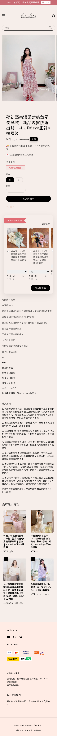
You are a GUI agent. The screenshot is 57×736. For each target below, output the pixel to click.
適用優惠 (10, 162)
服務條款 (37, 730)
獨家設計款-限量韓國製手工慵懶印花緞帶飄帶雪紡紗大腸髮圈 (18, 255)
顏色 (8, 174)
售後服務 (28, 730)
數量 (8, 185)
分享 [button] (12, 206)
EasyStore (38, 725)
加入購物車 (28, 198)
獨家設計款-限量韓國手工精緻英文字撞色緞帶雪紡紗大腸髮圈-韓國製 (40, 257)
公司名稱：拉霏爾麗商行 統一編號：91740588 (27, 678)
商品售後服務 (13, 685)
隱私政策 (20, 730)
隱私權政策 (12, 682)
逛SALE (45, 2)
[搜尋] (50, 27)
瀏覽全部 (46, 224)
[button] (3, 16)
